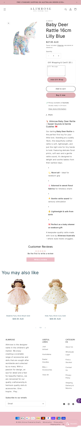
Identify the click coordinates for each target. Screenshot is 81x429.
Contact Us (69, 368)
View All (45, 375)
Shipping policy (55, 424)
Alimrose (24, 422)
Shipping (60, 45)
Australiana (46, 354)
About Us (69, 347)
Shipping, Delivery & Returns (70, 385)
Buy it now (60, 95)
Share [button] (50, 115)
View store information (57, 109)
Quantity (49, 51)
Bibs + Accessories (47, 368)
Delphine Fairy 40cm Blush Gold (18, 316)
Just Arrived (45, 348)
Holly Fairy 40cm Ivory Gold (55, 316)
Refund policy (47, 422)
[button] (4, 9)
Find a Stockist (69, 361)
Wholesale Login (70, 353)
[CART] (75, 9)
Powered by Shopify (34, 422)
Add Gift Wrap (57, 80)
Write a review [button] (40, 260)
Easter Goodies (45, 360)
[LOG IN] (70, 9)
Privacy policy (58, 422)
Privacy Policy (68, 376)
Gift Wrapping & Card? (60, 62)
